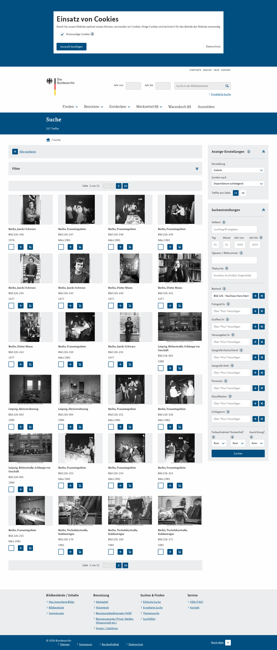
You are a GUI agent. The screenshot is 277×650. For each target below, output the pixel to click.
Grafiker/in (218, 319)
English (207, 70)
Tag (214, 237)
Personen (217, 381)
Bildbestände (56, 607)
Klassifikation (219, 396)
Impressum (85, 644)
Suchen (238, 453)
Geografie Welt (220, 365)
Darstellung (218, 164)
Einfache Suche (152, 602)
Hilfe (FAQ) (196, 602)
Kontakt (226, 70)
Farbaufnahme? (221, 432)
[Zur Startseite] (60, 86)
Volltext (216, 222)
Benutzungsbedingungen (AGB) (114, 613)
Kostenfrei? (236, 432)
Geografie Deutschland (225, 350)
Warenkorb (102, 607)
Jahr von (118, 85)
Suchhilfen (149, 619)
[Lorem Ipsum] (255, 296)
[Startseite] (48, 140)
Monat (226, 237)
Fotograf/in (218, 304)
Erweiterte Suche (221, 94)
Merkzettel (102, 602)
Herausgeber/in (221, 335)
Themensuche (151, 613)
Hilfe (216, 70)
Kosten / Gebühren (107, 628)
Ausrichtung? (257, 432)
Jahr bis (149, 85)
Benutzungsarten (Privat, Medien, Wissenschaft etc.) (115, 620)
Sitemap (65, 644)
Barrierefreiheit (110, 644)
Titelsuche (217, 268)
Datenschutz (213, 46)
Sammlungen (56, 613)
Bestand (216, 288)
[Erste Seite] (105, 186)
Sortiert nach (219, 177)
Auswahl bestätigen (71, 46)
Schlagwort (218, 411)
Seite (85, 185)
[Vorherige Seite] (112, 186)
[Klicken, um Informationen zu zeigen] (92, 34)
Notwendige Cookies (78, 34)
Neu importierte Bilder (61, 602)
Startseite (195, 70)
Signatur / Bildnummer (225, 253)
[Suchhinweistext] (227, 86)
